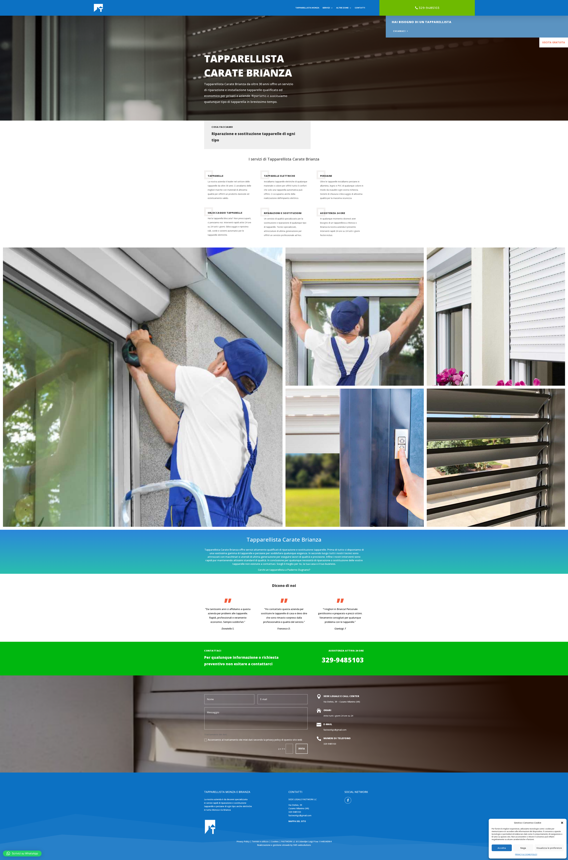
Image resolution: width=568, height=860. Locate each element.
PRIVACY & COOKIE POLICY (526, 854)
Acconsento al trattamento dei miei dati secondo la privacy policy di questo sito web (255, 739)
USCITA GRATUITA (553, 42)
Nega (523, 847)
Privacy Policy (243, 841)
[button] (562, 822)
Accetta (502, 847)
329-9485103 (429, 8)
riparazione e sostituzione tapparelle (304, 549)
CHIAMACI (399, 31)
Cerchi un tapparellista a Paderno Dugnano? (284, 569)
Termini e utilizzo (260, 841)
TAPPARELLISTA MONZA (307, 8)
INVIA (301, 748)
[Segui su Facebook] (347, 800)
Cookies (275, 841)
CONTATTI (360, 8)
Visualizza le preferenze (549, 847)
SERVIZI (326, 8)
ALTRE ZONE (342, 8)
